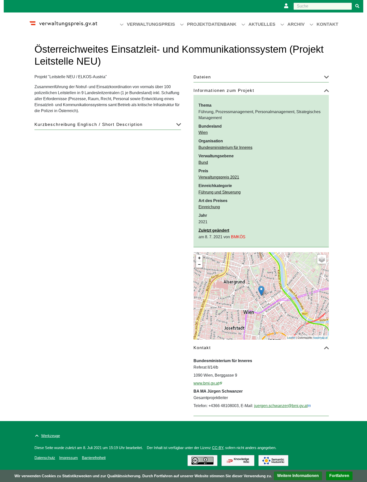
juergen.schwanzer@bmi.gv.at (281, 406)
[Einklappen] (326, 91)
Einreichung (209, 207)
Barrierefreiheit (94, 458)
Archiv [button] (296, 24)
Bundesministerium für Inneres (225, 147)
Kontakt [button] (327, 24)
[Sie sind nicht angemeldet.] (287, 6)
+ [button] (199, 257)
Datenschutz (44, 458)
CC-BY (217, 448)
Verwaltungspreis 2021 (218, 177)
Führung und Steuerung (219, 192)
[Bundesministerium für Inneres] (261, 291)
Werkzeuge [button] (50, 436)
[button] (298, 476)
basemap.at (320, 337)
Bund (203, 162)
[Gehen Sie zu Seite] (357, 6)
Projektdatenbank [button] (211, 24)
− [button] (199, 264)
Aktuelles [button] (261, 24)
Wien (203, 132)
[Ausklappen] (326, 78)
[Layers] (321, 259)
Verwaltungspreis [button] (151, 24)
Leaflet (291, 337)
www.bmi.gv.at (206, 383)
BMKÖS (238, 237)
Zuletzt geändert (213, 230)
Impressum (68, 458)
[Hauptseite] (67, 21)
